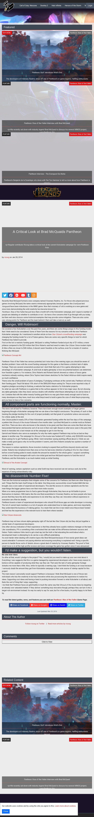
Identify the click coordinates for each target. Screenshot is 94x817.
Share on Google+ (40, 605)
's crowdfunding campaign (67, 334)
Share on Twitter (77, 605)
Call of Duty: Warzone (28, 5)
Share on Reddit (58, 605)
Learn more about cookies (65, 806)
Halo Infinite (56, 5)
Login (90, 5)
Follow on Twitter (35, 624)
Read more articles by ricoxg (59, 624)
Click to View (47, 642)
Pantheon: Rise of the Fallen (65, 600)
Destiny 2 (44, 5)
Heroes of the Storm (73, 5)
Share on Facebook (20, 605)
